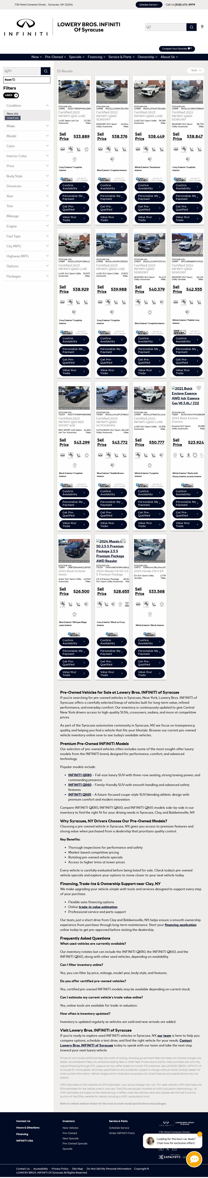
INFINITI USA (24, 1140)
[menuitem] (27, 114)
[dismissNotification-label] (199, 1134)
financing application (180, 925)
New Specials (71, 1138)
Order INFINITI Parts (122, 1133)
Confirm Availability (70, 187)
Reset (8, 79)
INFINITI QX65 (79, 795)
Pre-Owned (70, 1133)
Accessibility (41, 1168)
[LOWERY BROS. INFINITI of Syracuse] (62, 26)
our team (164, 1036)
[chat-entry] (194, 1159)
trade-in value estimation (98, 907)
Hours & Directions (27, 1127)
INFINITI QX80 (80, 775)
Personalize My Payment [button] (73, 197)
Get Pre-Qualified (69, 208)
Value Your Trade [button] (69, 219)
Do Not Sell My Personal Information (109, 1168)
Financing (22, 1134)
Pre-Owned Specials (75, 1143)
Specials (67, 1148)
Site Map (78, 1168)
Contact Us (23, 1121)
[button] (36, 57)
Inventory (69, 1121)
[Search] (191, 27)
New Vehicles (70, 1127)
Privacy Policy (60, 1168)
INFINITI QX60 (79, 785)
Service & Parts (118, 1121)
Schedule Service (148, 4)
